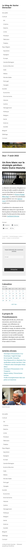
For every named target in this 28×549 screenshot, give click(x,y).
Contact (4, 138)
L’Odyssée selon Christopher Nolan (14, 364)
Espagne (6, 54)
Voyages (5, 85)
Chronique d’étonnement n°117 (13, 353)
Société (4, 89)
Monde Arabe (7, 77)
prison (3, 238)
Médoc (5, 73)
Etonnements (7, 96)
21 (23, 295)
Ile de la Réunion (8, 66)
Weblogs (5, 134)
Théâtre (5, 43)
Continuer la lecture (13, 216)
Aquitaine (6, 51)
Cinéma (5, 24)
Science (5, 123)
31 (9, 300)
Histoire (5, 100)
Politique (6, 111)
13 (19, 293)
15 (3, 295)
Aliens (6, 366)
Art (4, 20)
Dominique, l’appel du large (12, 356)
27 (20, 298)
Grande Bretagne (8, 62)
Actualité (5, 13)
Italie (4, 70)
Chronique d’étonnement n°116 (13, 369)
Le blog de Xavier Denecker (10, 6)
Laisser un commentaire (13, 238)
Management (7, 108)
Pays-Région (6, 47)
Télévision (6, 39)
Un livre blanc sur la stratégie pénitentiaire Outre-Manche (13, 165)
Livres (5, 32)
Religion (5, 115)
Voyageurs (7, 371)
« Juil (12, 304)
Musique (6, 35)
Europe (5, 58)
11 (13, 293)
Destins (5, 28)
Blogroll (4, 130)
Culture (4, 16)
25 (13, 298)
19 (16, 295)
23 (6, 298)
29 (3, 300)
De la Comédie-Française (11, 358)
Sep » (15, 304)
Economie (6, 92)
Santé (5, 119)
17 (9, 295)
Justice (5, 104)
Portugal (6, 81)
